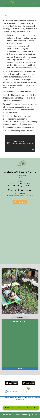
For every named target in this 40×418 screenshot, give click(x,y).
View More (20, 368)
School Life (20, 399)
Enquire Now (20, 202)
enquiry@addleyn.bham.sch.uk (23, 196)
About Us (6, 15)
